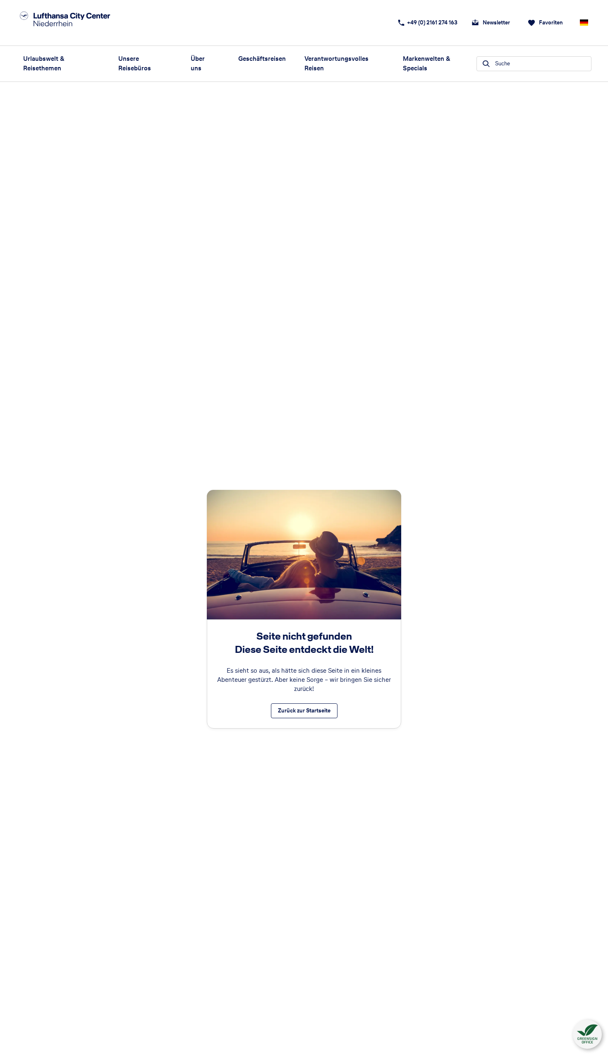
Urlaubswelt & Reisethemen (44, 63)
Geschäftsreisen (261, 58)
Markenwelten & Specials (426, 63)
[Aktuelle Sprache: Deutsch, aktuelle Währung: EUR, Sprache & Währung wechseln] (584, 22)
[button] (587, 1034)
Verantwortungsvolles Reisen (336, 63)
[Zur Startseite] (75, 22)
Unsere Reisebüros (134, 63)
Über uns (198, 63)
